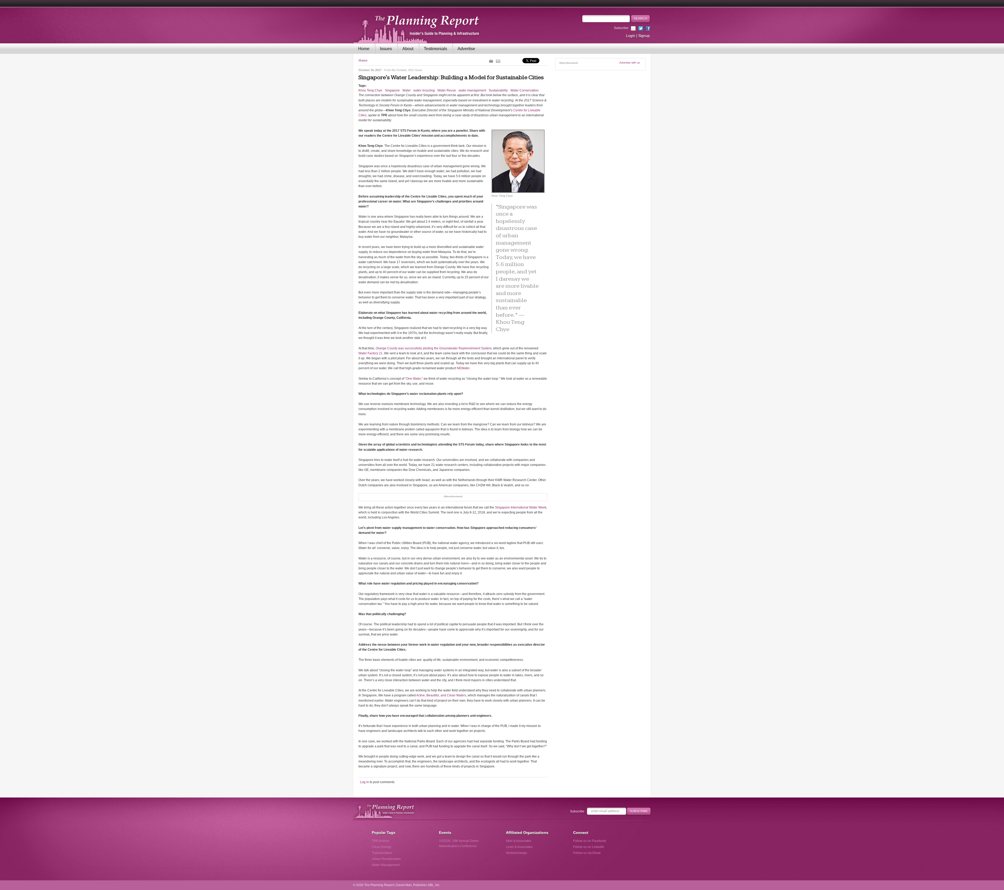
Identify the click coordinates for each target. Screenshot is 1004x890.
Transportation (382, 853)
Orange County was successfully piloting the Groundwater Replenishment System (434, 348)
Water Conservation (524, 90)
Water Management (386, 865)
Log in (364, 782)
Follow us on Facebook (589, 841)
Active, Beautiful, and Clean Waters (441, 695)
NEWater (463, 368)
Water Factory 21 (370, 353)
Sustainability (498, 90)
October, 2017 (405, 70)
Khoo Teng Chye (370, 90)
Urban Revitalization (386, 859)
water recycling (424, 90)
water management (472, 90)
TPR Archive (380, 841)
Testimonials (435, 49)
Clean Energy (381, 847)
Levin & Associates (519, 847)
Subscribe (577, 811)
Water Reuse (446, 90)
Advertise (466, 49)
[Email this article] (498, 61)
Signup (644, 35)
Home (363, 49)
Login (630, 35)
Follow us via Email (587, 853)
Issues (386, 49)
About (407, 49)
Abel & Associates (518, 841)
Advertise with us (629, 62)
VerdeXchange (516, 853)
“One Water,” (414, 378)
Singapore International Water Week (520, 507)
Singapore (392, 90)
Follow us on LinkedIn (588, 847)
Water (406, 90)
